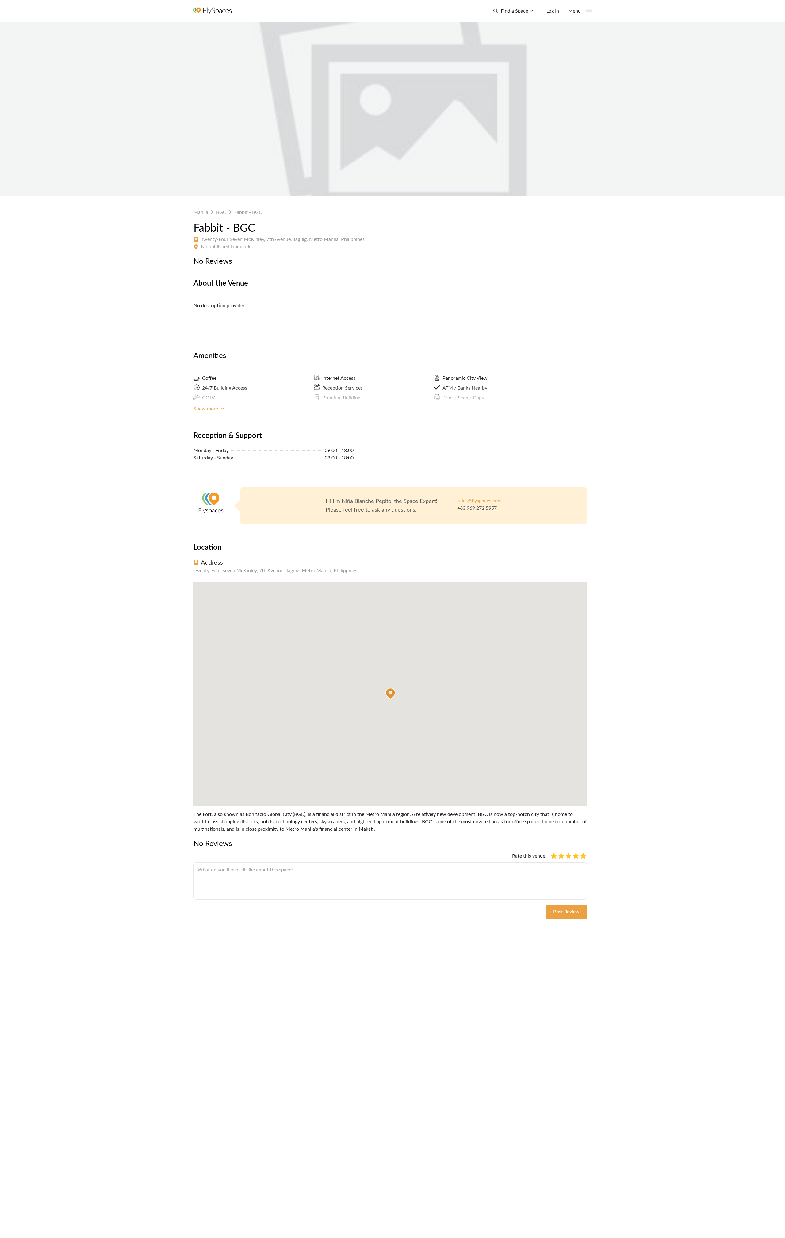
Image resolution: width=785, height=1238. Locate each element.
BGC (221, 212)
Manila (200, 212)
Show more (206, 408)
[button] (390, 693)
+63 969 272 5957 (477, 508)
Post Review (566, 911)
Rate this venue (528, 856)
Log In (552, 11)
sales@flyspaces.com (479, 500)
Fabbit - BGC (248, 212)
